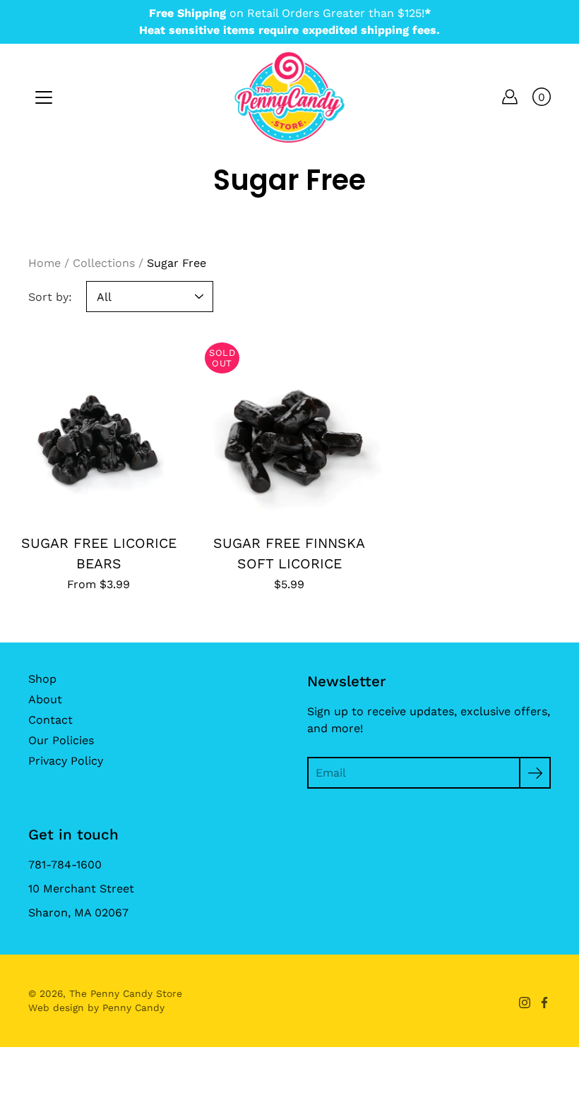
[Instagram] (524, 1002)
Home (44, 263)
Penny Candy (133, 1007)
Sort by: (50, 297)
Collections (104, 263)
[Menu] (43, 97)
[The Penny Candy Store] (289, 97)
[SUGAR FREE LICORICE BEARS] (99, 427)
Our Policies (61, 740)
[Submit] (535, 773)
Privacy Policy (65, 760)
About (45, 699)
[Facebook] (544, 1002)
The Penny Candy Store (125, 993)
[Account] (510, 96)
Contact (50, 720)
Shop (42, 679)
